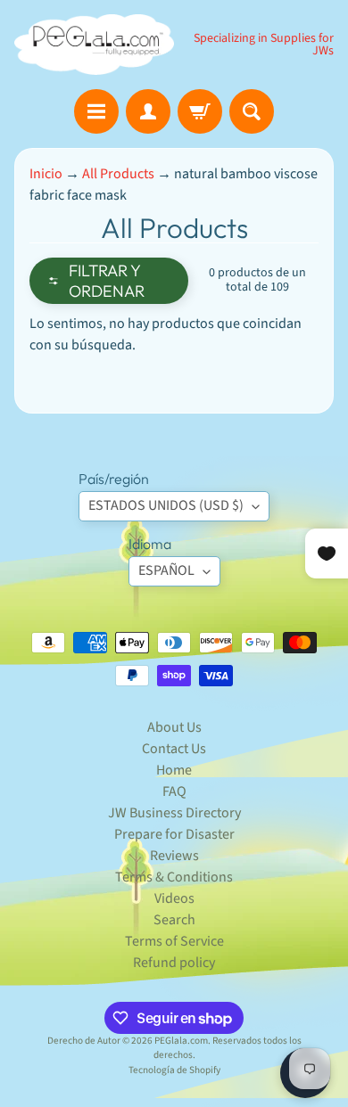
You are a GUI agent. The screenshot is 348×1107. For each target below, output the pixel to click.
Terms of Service (174, 941)
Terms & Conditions (174, 877)
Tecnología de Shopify (174, 1070)
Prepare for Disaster (174, 834)
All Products (118, 174)
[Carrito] (200, 111)
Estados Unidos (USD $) (166, 505)
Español (166, 570)
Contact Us (174, 748)
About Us (174, 727)
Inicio (45, 174)
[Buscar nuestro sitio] (251, 111)
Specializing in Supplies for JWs (264, 44)
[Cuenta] (148, 111)
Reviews (174, 855)
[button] (108, 281)
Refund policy (174, 962)
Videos (174, 898)
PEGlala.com (181, 1040)
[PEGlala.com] (94, 44)
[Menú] (96, 111)
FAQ (174, 791)
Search (174, 920)
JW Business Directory (174, 813)
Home (174, 770)
